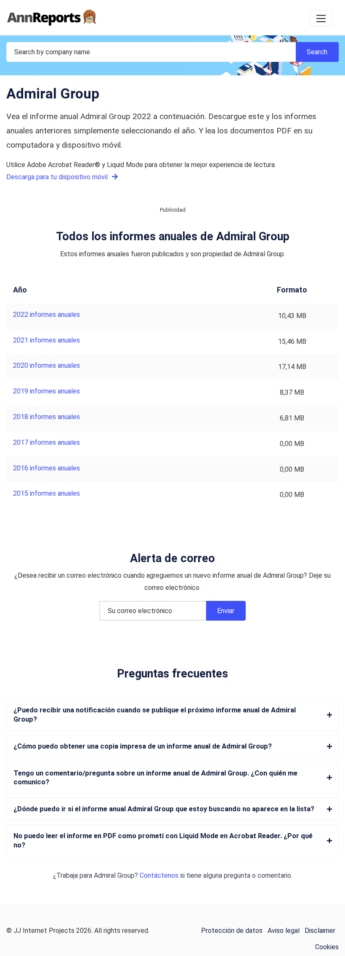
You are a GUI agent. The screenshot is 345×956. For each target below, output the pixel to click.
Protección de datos (232, 931)
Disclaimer (320, 931)
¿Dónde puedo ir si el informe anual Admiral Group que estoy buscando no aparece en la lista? (163, 809)
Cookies (327, 947)
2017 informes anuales (46, 442)
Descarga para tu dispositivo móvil (57, 177)
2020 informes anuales (46, 365)
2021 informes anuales (46, 340)
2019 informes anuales (46, 391)
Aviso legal (284, 931)
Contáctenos (159, 875)
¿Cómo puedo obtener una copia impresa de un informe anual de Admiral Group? (142, 746)
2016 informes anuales (46, 468)
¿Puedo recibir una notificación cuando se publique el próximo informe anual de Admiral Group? (154, 714)
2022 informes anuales (46, 315)
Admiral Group (114, 875)
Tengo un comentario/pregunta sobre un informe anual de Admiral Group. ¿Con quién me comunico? (155, 777)
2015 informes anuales (46, 493)
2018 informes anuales (46, 417)
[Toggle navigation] (321, 19)
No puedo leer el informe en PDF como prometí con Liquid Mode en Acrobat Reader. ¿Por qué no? (163, 840)
